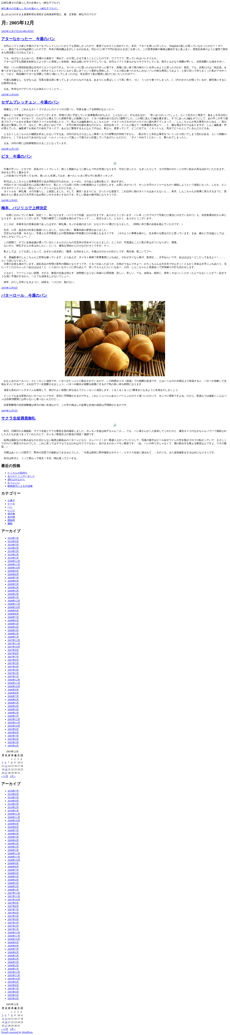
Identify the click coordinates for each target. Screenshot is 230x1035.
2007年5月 (13, 663)
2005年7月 (13, 736)
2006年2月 (13, 712)
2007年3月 (13, 670)
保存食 (11, 513)
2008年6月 (13, 620)
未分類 (11, 517)
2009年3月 (13, 591)
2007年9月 (13, 650)
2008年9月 (13, 610)
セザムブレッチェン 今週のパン (30, 102)
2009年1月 (13, 597)
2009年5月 (13, 584)
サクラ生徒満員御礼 (18, 418)
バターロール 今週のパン (24, 295)
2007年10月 (14, 647)
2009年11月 (14, 564)
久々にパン (14, 482)
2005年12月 (14, 719)
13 (6, 766)
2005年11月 (14, 722)
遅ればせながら (16, 479)
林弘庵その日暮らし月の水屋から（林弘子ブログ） (30, 8)
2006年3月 (13, 709)
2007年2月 (13, 673)
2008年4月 (13, 627)
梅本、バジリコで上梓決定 (24, 208)
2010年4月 (13, 548)
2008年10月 (14, 607)
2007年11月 (14, 643)
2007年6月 (13, 660)
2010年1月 (13, 558)
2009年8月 (13, 574)
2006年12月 (14, 679)
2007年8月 (13, 653)
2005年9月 (13, 729)
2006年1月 (13, 716)
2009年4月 (13, 587)
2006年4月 (13, 706)
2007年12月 (14, 640)
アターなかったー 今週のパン (28, 39)
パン (10, 507)
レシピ (11, 510)
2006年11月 (14, 683)
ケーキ (11, 503)
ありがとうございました (21, 476)
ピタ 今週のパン (16, 156)
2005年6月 (13, 739)
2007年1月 (13, 676)
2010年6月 (13, 541)
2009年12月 (14, 561)
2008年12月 (14, 600)
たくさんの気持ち (18, 473)
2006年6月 (13, 699)
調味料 (11, 520)
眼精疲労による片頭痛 (20, 486)
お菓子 (11, 500)
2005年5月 (13, 742)
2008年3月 (13, 630)
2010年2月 (13, 554)
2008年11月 (14, 604)
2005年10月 (14, 726)
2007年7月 (13, 656)
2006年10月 (14, 686)
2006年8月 (13, 693)
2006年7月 (13, 696)
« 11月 (4, 776)
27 (6, 773)
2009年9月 (13, 571)
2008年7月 (13, 617)
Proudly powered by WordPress (17, 1032)
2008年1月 (13, 637)
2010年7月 (13, 538)
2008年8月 (13, 614)
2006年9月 (13, 689)
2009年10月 (14, 567)
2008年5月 (13, 623)
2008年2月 (13, 633)
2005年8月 (13, 732)
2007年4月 (13, 666)
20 (6, 769)
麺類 (10, 523)
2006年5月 (13, 703)
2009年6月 (13, 581)
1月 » (13, 776)
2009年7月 (13, 577)
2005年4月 (13, 745)
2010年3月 (13, 551)
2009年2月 (13, 594)
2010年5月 (13, 544)
